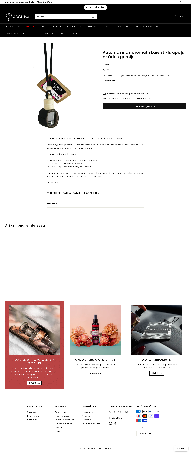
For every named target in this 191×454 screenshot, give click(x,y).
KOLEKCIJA (34, 383)
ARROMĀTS (50, 33)
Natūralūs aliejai (71, 33)
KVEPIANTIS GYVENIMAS (148, 27)
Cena (106, 64)
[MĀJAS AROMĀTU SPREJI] (95, 330)
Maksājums (87, 412)
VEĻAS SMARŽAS (88, 27)
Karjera (58, 427)
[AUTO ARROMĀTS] (156, 330)
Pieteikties (32, 420)
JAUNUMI (43, 27)
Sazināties (32, 412)
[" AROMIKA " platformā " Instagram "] (110, 423)
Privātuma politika (91, 424)
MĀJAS (105, 27)
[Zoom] (49, 87)
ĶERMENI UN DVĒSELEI (64, 27)
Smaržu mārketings (64, 420)
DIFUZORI (34, 33)
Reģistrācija (33, 416)
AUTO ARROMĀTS (122, 27)
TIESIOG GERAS (13, 27)
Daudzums (109, 80)
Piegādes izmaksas (127, 75)
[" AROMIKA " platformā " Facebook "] (115, 423)
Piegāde (86, 416)
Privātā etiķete (62, 416)
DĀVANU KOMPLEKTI (15, 33)
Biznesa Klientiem (95, 7)
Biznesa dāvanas (63, 424)
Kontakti (59, 431)
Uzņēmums (60, 412)
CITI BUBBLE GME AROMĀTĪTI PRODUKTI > (73, 193)
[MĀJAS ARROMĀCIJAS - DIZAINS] (34, 330)
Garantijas (87, 420)
